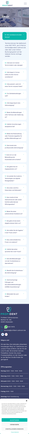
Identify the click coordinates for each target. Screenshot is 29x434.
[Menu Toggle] (25, 3)
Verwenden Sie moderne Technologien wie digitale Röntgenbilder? (13, 178)
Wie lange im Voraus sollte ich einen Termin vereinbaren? (12, 74)
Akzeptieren (14, 420)
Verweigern (14, 424)
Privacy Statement (15, 432)
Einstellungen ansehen (15, 429)
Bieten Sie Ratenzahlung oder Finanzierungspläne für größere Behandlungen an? (13, 136)
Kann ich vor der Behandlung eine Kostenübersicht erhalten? (13, 157)
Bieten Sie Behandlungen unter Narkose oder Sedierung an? (14, 115)
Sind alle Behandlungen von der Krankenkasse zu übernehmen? (13, 261)
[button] (26, 400)
